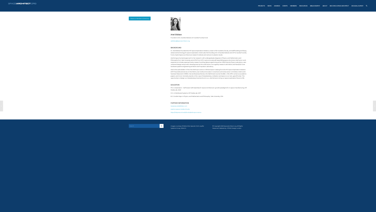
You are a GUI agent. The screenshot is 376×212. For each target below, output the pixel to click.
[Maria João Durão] (374, 106)
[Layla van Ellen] (1, 106)
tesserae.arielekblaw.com (179, 106)
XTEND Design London (234, 128)
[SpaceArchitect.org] (22, 6)
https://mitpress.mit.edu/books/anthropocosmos (186, 112)
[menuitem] (261, 6)
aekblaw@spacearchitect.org (180, 41)
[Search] (366, 6)
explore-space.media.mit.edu (180, 109)
